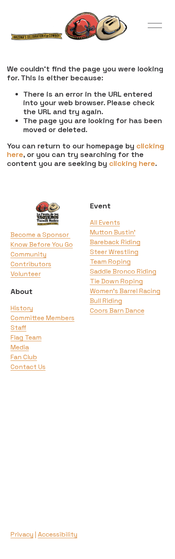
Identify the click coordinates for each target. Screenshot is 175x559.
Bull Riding (106, 300)
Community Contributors (31, 259)
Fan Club (24, 357)
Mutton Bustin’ (113, 232)
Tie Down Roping (116, 281)
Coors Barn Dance (117, 310)
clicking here (132, 163)
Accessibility (57, 534)
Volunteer (26, 274)
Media (20, 347)
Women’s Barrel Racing (125, 291)
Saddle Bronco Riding (123, 271)
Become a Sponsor (40, 234)
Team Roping (110, 261)
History (22, 308)
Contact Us (28, 366)
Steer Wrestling (114, 251)
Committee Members (42, 318)
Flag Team (26, 337)
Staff (18, 327)
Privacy (22, 534)
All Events (105, 222)
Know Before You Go (42, 244)
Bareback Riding (115, 242)
